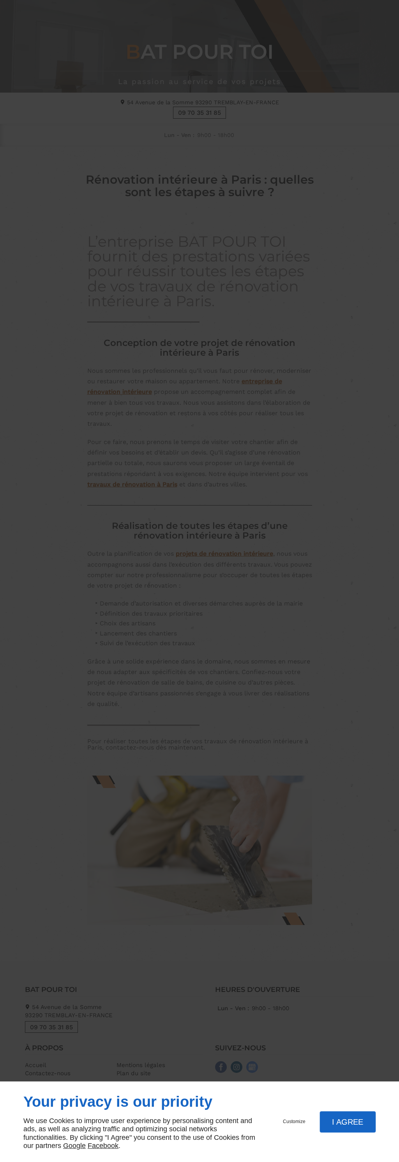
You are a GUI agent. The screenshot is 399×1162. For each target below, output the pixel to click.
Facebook (103, 1146)
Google (74, 1146)
